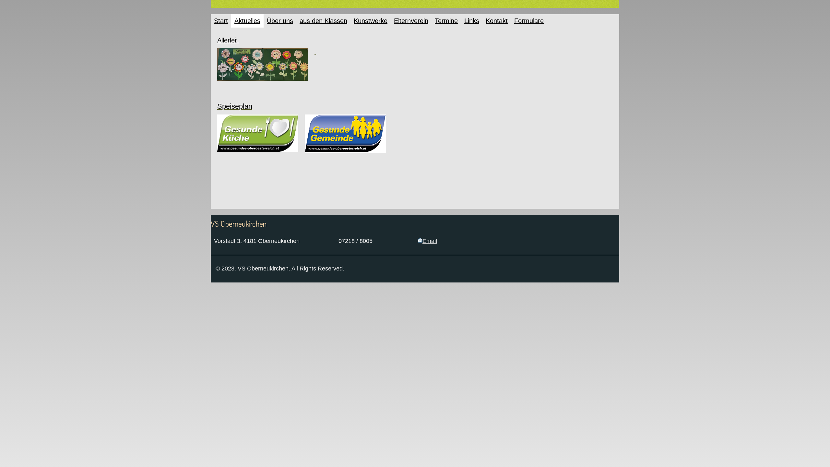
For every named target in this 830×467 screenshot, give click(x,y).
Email (429, 241)
